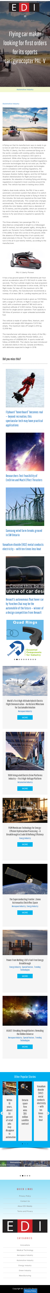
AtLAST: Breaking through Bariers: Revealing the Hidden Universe (25, 1032)
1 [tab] (22, 1144)
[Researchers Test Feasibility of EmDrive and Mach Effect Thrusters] (25, 452)
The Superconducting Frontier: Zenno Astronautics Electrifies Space (25, 901)
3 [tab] (27, 1144)
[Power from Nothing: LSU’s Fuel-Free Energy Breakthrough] (25, 942)
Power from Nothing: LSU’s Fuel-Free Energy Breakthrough (25, 961)
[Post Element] (9, 1111)
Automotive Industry (25, 89)
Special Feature (27, 967)
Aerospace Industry (25, 711)
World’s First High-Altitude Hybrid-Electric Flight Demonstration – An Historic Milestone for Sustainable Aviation (25, 704)
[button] (14, 659)
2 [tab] (25, 1144)
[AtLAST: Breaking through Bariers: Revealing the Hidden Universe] (25, 1011)
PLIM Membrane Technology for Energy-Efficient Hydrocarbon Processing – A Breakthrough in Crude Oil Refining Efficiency (25, 831)
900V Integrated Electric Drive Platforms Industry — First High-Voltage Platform (25, 776)
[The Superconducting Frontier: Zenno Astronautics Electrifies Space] (25, 879)
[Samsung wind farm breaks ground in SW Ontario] (25, 507)
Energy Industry (25, 838)
